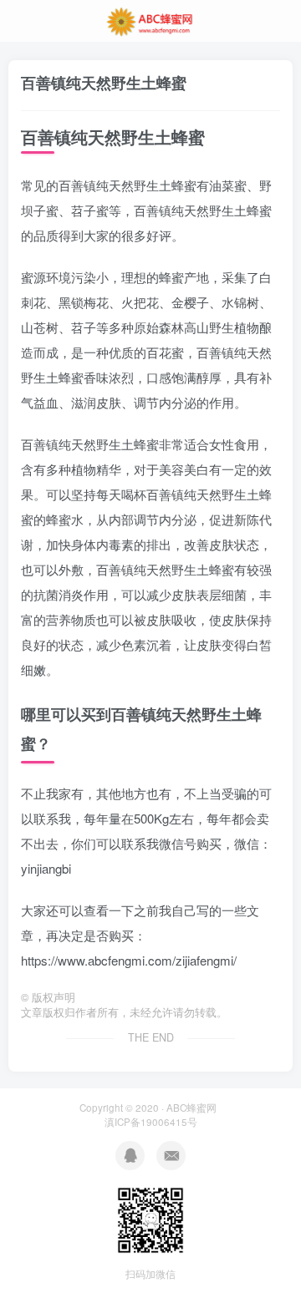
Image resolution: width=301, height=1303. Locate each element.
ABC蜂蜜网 (191, 1107)
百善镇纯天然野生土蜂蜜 (103, 83)
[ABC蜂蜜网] (150, 19)
